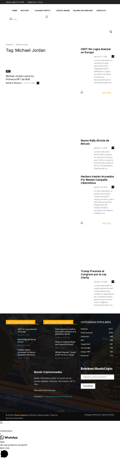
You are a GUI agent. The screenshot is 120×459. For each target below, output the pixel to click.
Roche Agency (21, 415)
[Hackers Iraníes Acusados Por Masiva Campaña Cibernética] (11, 352)
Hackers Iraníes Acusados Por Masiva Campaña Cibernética (97, 180)
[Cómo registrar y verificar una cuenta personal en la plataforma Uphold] (48, 331)
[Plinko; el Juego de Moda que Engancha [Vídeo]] (48, 344)
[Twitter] (104, 2)
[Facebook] (100, 2)
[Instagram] (96, 2)
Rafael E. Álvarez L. (14, 83)
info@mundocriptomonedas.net (57, 396)
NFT (8, 71)
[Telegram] (112, 2)
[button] (110, 31)
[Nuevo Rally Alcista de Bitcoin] (11, 341)
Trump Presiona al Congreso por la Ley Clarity (93, 274)
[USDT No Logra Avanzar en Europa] (11, 331)
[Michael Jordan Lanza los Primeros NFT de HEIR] (22, 64)
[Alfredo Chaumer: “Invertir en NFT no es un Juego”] (48, 354)
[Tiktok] (108, 2)
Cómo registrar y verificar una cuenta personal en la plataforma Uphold (65, 331)
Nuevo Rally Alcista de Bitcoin (95, 142)
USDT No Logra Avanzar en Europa (96, 50)
